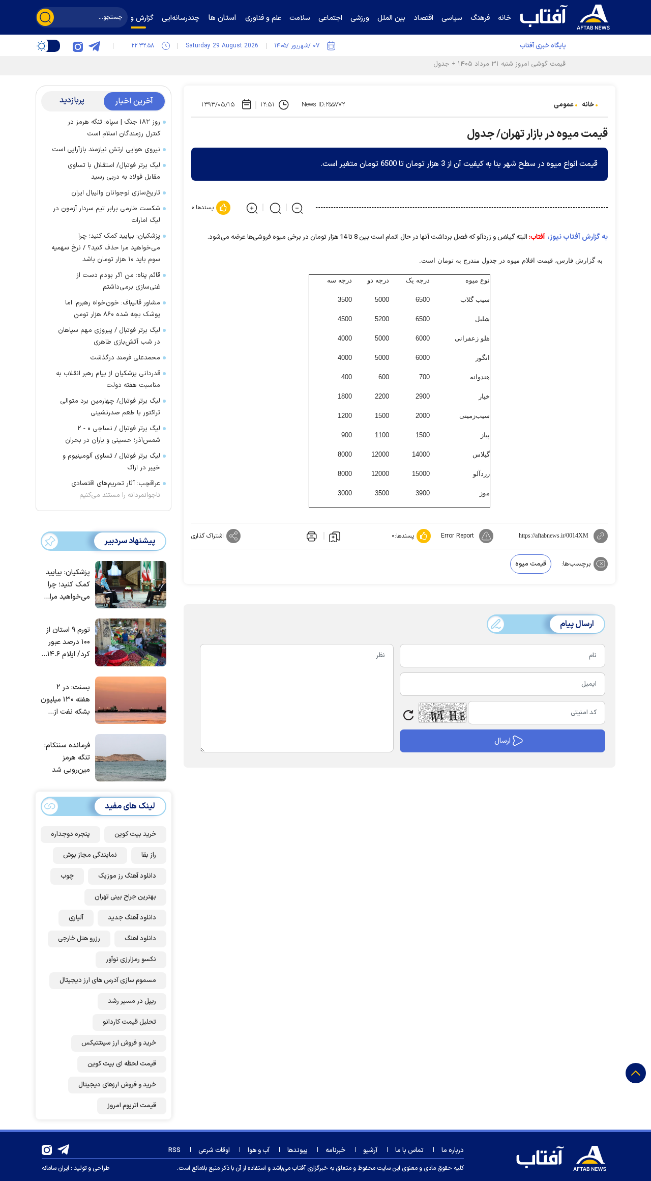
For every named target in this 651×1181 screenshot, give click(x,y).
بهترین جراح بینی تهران (125, 897)
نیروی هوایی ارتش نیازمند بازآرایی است (106, 150)
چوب (67, 876)
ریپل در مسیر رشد (132, 1001)
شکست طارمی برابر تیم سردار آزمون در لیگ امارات (106, 215)
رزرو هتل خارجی (79, 939)
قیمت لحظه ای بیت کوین (121, 1064)
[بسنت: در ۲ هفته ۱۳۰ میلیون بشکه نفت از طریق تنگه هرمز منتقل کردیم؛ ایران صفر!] (128, 699)
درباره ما (452, 1150)
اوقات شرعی (214, 1150)
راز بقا (148, 855)
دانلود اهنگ (140, 939)
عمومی (564, 105)
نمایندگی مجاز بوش (90, 855)
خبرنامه (335, 1150)
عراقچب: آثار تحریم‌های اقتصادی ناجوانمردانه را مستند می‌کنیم (115, 489)
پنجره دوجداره (70, 834)
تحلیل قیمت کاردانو (129, 1022)
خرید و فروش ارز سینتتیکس (118, 1043)
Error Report (457, 536)
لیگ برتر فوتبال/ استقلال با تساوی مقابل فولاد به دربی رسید (114, 171)
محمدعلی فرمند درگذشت (125, 358)
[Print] (311, 536)
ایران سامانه (55, 1168)
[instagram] (78, 46)
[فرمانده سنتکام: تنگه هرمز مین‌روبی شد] (128, 757)
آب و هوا (259, 1150)
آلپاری (76, 918)
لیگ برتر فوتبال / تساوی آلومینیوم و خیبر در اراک (111, 462)
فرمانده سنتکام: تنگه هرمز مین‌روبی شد (67, 757)
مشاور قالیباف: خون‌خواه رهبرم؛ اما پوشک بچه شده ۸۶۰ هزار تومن (112, 309)
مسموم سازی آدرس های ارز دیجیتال (108, 980)
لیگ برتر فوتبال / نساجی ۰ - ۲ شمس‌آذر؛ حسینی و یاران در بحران (112, 434)
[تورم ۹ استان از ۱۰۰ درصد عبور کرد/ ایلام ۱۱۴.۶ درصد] (128, 641)
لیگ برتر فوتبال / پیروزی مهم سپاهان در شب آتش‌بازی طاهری (109, 336)
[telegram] (94, 45)
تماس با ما (409, 1150)
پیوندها (297, 1150)
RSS (174, 1150)
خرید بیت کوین (135, 834)
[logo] (567, 16)
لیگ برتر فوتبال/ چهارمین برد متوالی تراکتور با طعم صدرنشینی (110, 407)
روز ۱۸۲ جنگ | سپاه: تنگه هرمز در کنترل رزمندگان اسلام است (114, 128)
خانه (588, 105)
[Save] (335, 536)
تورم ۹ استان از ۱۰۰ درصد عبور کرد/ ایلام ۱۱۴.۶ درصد (67, 643)
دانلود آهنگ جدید (132, 918)
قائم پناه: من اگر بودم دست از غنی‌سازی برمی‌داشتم (118, 281)
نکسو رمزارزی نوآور (131, 959)
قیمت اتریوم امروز (131, 1106)
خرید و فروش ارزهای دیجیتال (117, 1085)
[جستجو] (45, 17)
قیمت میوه (530, 564)
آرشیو (370, 1150)
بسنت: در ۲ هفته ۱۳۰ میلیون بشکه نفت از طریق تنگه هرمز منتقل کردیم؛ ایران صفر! (65, 700)
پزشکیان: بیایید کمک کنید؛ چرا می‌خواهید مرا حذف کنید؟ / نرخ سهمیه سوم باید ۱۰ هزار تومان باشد (105, 248)
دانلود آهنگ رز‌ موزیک (127, 876)
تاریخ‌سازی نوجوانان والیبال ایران (115, 193)
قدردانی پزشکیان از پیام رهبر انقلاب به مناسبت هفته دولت (108, 379)
